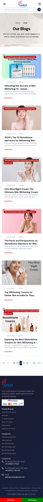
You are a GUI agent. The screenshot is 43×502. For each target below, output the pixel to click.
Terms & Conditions (24, 491)
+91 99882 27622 (12, 464)
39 (17, 363)
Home (18, 23)
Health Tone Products (8, 429)
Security (5, 488)
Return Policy (14, 488)
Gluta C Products (7, 422)
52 (34, 363)
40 (21, 363)
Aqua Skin (5, 415)
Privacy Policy (37, 488)
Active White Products (9, 412)
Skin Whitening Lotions (9, 453)
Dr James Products (8, 419)
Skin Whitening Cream (9, 447)
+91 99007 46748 (12, 470)
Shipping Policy (25, 488)
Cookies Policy (11, 491)
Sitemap (34, 491)
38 (14, 363)
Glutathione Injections (9, 437)
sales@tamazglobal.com (15, 477)
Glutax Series (6, 425)
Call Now (10, 500)
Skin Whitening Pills (8, 443)
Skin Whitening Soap (8, 450)
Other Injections (7, 440)
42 (27, 363)
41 (24, 363)
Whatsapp (32, 500)
